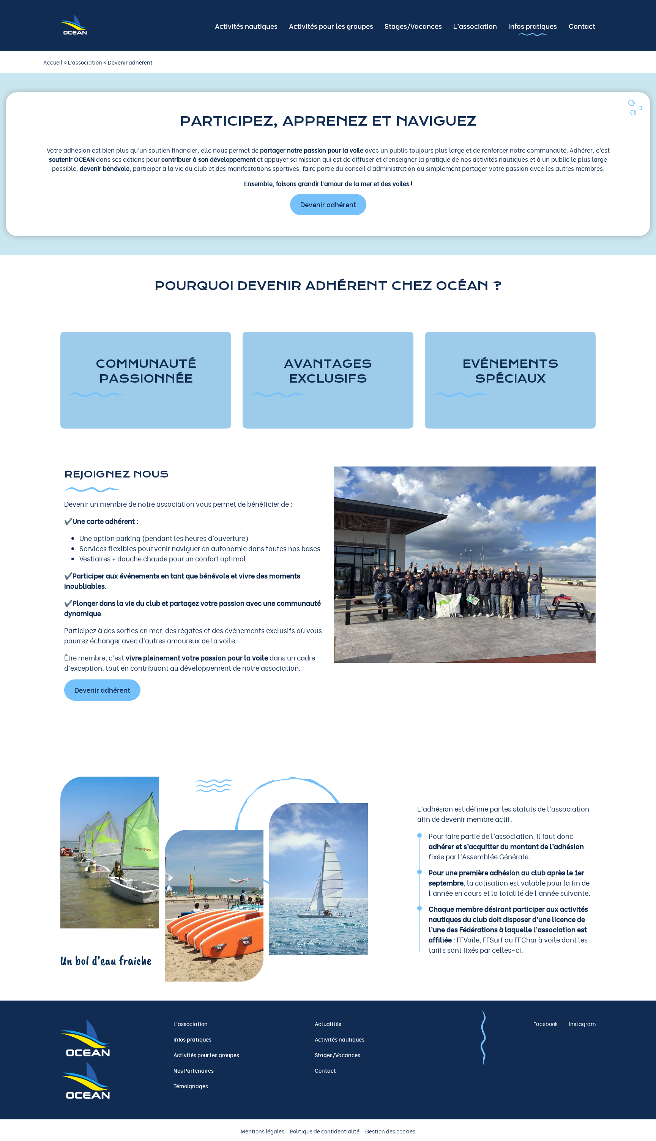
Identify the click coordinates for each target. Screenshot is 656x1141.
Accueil (52, 62)
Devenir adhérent (328, 204)
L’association (85, 62)
